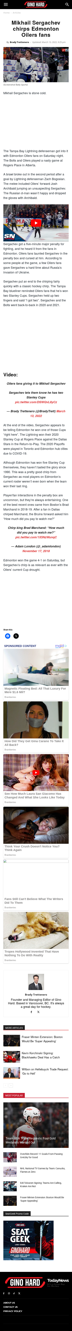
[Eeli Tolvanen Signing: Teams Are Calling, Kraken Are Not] (10, 1186)
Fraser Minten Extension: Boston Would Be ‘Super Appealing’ (42, 1039)
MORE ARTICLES (14, 1028)
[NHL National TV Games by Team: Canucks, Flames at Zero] (10, 1172)
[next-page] (11, 1085)
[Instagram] (9, 1293)
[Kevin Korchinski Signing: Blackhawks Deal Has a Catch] (11, 1057)
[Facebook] (32, 1012)
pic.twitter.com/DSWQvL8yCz (36, 402)
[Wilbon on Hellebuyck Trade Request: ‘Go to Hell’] (11, 1073)
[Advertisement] (36, 123)
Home (6, 12)
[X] (39, 1012)
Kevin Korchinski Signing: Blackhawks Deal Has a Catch (41, 1055)
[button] (5, 4)
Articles (17, 12)
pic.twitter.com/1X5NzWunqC (36, 537)
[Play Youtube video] (36, 222)
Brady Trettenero (19, 42)
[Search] (67, 4)
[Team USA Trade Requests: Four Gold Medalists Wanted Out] (36, 1125)
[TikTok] (14, 1293)
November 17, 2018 (36, 551)
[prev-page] (5, 1085)
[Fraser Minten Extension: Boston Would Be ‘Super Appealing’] (11, 1040)
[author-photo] (36, 989)
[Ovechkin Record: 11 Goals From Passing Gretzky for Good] (10, 1157)
